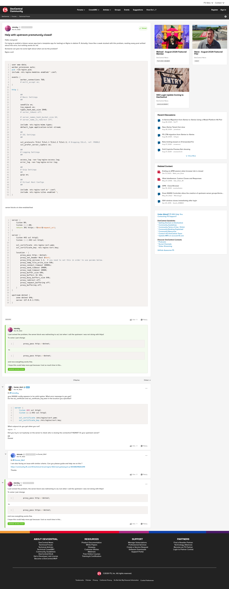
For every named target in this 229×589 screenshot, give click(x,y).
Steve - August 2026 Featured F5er (208, 53)
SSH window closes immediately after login (179, 201)
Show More (192, 156)
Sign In (223, 10)
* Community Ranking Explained (170, 229)
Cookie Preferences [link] (147, 580)
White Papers (91, 545)
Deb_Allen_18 (178, 181)
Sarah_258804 (178, 203)
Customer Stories (91, 549)
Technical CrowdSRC (46, 549)
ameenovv (176, 144)
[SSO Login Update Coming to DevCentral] (172, 80)
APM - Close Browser (170, 186)
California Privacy (106, 580)
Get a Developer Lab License (46, 556)
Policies (88, 580)
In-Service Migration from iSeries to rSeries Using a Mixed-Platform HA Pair (192, 120)
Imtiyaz (176, 137)
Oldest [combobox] (147, 380)
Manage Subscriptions (137, 542)
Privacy (95, 580)
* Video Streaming (165, 246)
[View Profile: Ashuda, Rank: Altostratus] (13, 455)
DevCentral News (162, 58)
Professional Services (137, 545)
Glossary (91, 547)
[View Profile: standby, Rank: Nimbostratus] (8, 28)
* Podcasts (162, 242)
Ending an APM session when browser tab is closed (182, 171)
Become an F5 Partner (183, 547)
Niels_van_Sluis (178, 173)
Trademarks (79, 580)
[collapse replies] (2, 386)
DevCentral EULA (46, 554)
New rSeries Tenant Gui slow (173, 127)
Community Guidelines (45, 552)
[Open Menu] (225, 16)
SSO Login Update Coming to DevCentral (170, 96)
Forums (14, 16)
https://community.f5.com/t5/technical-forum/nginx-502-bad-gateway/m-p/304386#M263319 (48, 467)
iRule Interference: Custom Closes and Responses (181, 178)
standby (15, 27)
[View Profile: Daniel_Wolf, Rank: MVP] (10, 388)
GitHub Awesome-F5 (166, 250)
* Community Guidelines (167, 225)
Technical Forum (24, 16)
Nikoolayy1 (178, 196)
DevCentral (5, 16)
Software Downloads (137, 549)
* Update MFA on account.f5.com (171, 236)
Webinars (92, 552)
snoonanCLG (177, 152)
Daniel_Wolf (18, 387)
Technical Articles (45, 547)
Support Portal (137, 552)
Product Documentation (92, 542)
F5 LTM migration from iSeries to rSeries (178, 134)
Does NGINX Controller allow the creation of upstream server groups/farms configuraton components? (192, 193)
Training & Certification (91, 556)
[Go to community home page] (12, 10)
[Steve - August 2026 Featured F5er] (209, 37)
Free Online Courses (91, 554)
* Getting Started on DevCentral (170, 223)
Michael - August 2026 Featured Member (171, 53)
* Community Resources (167, 231)
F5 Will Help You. (170, 214)
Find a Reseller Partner (183, 542)
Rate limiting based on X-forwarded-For (178, 142)
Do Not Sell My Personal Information (126, 580)
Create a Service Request (137, 547)
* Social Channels (165, 244)
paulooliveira (177, 188)
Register (214, 10)
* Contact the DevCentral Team (170, 233)
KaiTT (176, 122)
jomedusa (177, 129)
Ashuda (19, 454)
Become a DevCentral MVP (45, 559)
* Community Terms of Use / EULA (171, 227)
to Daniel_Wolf (41, 454)
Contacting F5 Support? (167, 216)
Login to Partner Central (183, 549)
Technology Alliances (183, 545)
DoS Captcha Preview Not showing (176, 149)
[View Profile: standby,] (10, 329)
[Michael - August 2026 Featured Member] (172, 37)
